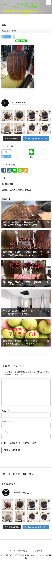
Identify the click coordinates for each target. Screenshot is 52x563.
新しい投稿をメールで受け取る (20, 443)
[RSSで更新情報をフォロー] (25, 170)
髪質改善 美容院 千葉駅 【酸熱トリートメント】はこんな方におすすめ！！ (26, 283)
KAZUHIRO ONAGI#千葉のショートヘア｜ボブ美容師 (23, 5)
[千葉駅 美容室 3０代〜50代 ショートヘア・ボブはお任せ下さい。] (26, 303)
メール (6, 421)
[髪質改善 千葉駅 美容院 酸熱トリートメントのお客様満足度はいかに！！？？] (26, 244)
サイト (4, 432)
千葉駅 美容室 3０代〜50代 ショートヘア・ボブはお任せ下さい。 (26, 312)
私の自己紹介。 (24, 550)
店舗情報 (38, 550)
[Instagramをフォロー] (9, 170)
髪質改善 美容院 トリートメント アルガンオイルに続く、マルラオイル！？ (26, 342)
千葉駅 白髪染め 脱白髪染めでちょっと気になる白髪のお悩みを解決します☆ (26, 224)
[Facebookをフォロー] (3, 170)
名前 (5, 410)
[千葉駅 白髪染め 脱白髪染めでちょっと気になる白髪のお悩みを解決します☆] (26, 214)
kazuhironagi (12, 177)
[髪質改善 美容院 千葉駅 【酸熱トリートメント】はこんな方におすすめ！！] (26, 273)
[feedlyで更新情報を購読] (20, 170)
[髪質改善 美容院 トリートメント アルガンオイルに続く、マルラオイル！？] (26, 333)
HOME (12, 550)
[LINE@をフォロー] (14, 170)
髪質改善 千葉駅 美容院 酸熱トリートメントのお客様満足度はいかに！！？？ (26, 253)
